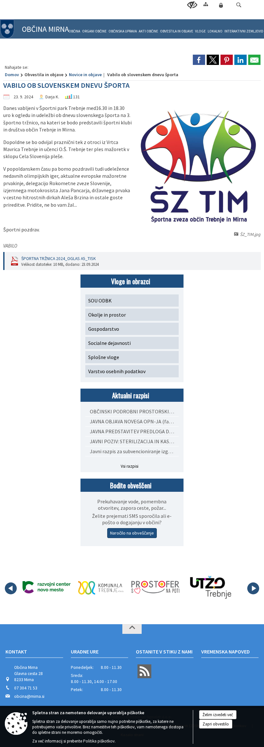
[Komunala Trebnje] (101, 587)
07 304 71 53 (25, 688)
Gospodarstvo (103, 329)
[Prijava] (220, 5)
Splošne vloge (103, 357)
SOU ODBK (100, 300)
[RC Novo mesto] (46, 587)
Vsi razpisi (129, 466)
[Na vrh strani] (132, 629)
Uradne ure (85, 651)
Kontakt (16, 651)
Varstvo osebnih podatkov (117, 371)
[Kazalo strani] (205, 4)
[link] (199, 60)
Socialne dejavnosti (109, 343)
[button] (238, 5)
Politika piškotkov (99, 741)
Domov (12, 74)
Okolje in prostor (107, 314)
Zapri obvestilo (216, 724)
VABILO (10, 246)
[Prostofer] (155, 587)
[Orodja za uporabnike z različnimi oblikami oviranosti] (192, 5)
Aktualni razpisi (130, 395)
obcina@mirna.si (29, 696)
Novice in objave (85, 74)
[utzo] (210, 587)
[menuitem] (74, 28)
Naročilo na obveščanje (132, 533)
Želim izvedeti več (218, 714)
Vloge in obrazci (130, 281)
